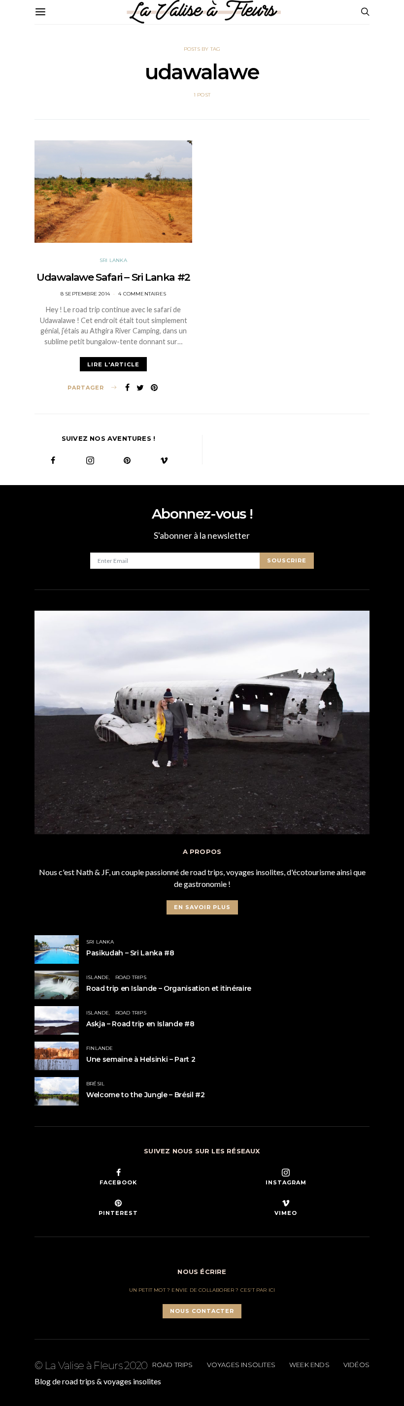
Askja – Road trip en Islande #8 (140, 1023)
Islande (97, 977)
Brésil (95, 1083)
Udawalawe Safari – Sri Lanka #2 (113, 277)
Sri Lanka (113, 260)
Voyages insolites (241, 1365)
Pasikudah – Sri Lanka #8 (130, 952)
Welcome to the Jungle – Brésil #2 (145, 1094)
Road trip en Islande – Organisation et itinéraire (168, 988)
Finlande (99, 1048)
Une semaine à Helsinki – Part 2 (140, 1059)
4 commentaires (142, 294)
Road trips (130, 977)
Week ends (309, 1365)
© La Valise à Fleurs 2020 (91, 1365)
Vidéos (356, 1365)
